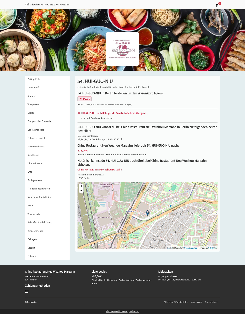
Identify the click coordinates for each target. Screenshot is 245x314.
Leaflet (170, 247)
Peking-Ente (34, 79)
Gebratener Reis (36, 129)
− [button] (81, 190)
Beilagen (32, 239)
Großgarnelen (35, 180)
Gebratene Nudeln (37, 138)
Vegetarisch (34, 214)
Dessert (31, 247)
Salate (31, 112)
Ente (30, 171)
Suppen (31, 95)
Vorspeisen (33, 104)
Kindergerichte (35, 230)
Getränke (32, 256)
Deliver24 (134, 311)
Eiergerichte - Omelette (39, 121)
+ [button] (81, 186)
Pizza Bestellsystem (117, 311)
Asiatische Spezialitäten (40, 197)
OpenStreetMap (190, 247)
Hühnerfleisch (35, 163)
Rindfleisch (33, 154)
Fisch (30, 205)
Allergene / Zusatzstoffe (176, 301)
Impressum (196, 301)
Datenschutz (211, 301)
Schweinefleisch (36, 146)
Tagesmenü (33, 87)
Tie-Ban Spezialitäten (39, 188)
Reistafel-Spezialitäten (39, 222)
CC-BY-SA (212, 247)
